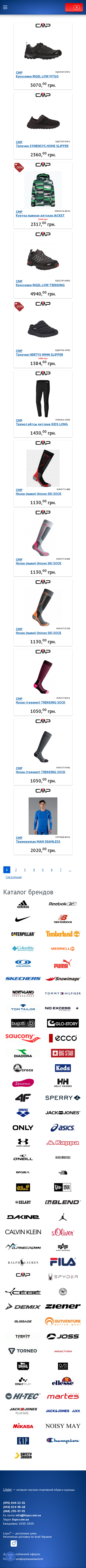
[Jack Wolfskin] (23, 1187)
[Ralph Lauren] (23, 1262)
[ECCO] (63, 1038)
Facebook (6, 1543)
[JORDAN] (63, 1217)
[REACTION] (63, 1351)
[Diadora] (23, 1053)
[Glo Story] (63, 1023)
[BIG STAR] (63, 1053)
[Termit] (23, 1336)
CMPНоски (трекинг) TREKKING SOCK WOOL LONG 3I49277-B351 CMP (40, 700)
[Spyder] (63, 1277)
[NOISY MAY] (63, 1426)
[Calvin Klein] (23, 1232)
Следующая (14, 877)
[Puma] (63, 963)
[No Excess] (63, 1008)
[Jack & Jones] (63, 1112)
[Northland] (23, 993)
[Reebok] (63, 904)
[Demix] (23, 1306)
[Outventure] (63, 1321)
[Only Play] (23, 1381)
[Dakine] (23, 1217)
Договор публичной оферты (21, 1554)
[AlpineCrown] (23, 1247)
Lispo (37, 7)
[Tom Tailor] (23, 1008)
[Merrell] (63, 948)
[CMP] (23, 1277)
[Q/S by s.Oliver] (63, 1366)
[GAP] (23, 1441)
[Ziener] (63, 1306)
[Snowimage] (63, 978)
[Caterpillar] (23, 933)
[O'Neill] (23, 1157)
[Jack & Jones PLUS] (23, 1411)
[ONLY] (23, 1127)
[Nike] (23, 919)
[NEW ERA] (63, 1187)
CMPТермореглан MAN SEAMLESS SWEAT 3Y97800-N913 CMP (38, 839)
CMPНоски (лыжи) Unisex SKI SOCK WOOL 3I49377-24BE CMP (38, 491)
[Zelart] (23, 1202)
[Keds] (63, 1068)
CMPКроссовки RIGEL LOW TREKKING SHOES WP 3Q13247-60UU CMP (40, 283)
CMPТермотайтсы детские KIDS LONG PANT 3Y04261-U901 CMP (42, 422)
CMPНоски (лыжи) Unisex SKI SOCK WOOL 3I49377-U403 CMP (38, 561)
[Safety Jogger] (23, 1455)
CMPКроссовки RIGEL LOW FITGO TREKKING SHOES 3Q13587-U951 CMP (40, 74)
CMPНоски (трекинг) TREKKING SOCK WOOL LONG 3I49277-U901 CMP (40, 770)
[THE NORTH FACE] (63, 1172)
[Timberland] (63, 933)
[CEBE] (23, 1291)
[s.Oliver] (63, 1232)
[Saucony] (23, 1038)
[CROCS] (23, 1068)
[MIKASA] (23, 1426)
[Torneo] (23, 1351)
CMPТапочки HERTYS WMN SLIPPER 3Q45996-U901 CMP (39, 352)
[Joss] (63, 1336)
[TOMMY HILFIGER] (63, 993)
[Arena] (23, 1112)
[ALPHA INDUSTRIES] (63, 1247)
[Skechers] (23, 978)
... (70, 870)
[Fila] (63, 1262)
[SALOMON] (23, 963)
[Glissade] (23, 1321)
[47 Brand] (63, 1291)
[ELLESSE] (63, 1381)
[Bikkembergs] (63, 1157)
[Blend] (63, 1202)
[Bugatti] (23, 1023)
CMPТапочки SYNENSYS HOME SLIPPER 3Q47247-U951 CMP (42, 144)
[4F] (23, 1098)
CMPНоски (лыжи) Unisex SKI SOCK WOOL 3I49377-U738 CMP (38, 631)
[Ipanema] (23, 1083)
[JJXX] (63, 1411)
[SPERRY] (63, 1098)
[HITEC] (23, 1396)
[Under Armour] (23, 1142)
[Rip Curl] (23, 1172)
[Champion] (63, 1441)
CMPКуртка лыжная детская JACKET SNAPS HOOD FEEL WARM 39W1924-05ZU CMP (43, 213)
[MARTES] (63, 1396)
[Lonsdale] (23, 1366)
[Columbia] (23, 948)
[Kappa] (63, 1142)
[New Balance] (63, 919)
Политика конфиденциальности (23, 1559)
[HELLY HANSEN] (63, 1083)
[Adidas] (23, 904)
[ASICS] (63, 1127)
